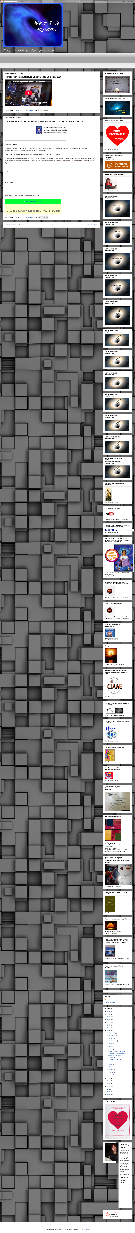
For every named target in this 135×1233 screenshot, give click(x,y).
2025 (108, 1014)
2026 (108, 1011)
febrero (111, 1072)
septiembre (112, 1041)
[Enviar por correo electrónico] (39, 110)
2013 (108, 1084)
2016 (108, 1030)
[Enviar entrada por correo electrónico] (35, 110)
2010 (108, 1092)
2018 (108, 1025)
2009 (108, 1094)
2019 (108, 1022)
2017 (108, 1027)
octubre (111, 1038)
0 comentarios (29, 110)
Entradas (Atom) (56, 230)
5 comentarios (29, 217)
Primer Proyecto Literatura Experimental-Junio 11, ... (117, 1052)
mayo (110, 1064)
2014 (108, 1081)
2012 (108, 1086)
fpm (71, 1229)
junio (110, 1049)
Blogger (87, 1229)
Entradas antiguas (92, 225)
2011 (108, 1089)
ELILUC (15, 110)
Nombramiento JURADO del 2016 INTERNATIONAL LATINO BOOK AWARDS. (44, 121)
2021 (108, 1017)
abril (110, 1067)
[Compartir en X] (43, 110)
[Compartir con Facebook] (45, 110)
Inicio (53, 225)
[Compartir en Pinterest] (47, 110)
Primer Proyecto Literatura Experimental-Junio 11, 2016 (33, 77)
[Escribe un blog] (41, 110)
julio (110, 1046)
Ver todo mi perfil (110, 1002)
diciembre (112, 1033)
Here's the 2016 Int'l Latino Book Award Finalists (33, 211)
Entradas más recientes (13, 225)
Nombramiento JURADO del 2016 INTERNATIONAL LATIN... (116, 1058)
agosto (111, 1043)
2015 (108, 1078)
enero (111, 1075)
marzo (111, 1069)
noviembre (112, 1035)
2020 (108, 1019)
